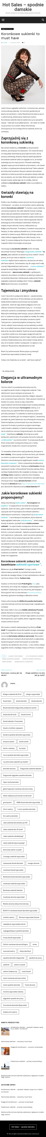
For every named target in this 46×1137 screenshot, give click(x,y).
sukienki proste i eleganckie (24, 661)
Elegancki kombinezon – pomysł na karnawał (17, 1102)
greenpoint (7, 802)
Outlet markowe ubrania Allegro (15, 944)
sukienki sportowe (27, 564)
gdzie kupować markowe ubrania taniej (18, 789)
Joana (5, 42)
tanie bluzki (26, 971)
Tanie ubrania (30, 985)
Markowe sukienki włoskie (13, 890)
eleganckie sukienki (7, 29)
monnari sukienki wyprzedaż (32, 658)
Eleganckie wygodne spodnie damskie (17, 775)
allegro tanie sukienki (15, 656)
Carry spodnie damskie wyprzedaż (15, 755)
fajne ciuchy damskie (11, 782)
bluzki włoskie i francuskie (13, 721)
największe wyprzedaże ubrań (14, 924)
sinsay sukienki (7, 661)
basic (24, 483)
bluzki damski (36, 701)
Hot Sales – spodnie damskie (23, 7)
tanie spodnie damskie (11, 985)
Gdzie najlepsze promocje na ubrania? (17, 795)
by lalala (22, 748)
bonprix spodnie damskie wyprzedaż (16, 735)
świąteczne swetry (10, 1012)
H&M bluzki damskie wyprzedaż (28, 802)
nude (3, 434)
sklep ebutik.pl (25, 951)
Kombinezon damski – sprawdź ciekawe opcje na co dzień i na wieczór (22, 1091)
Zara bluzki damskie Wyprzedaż (15, 1005)
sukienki (6, 964)
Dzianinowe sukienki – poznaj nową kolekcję (16, 1107)
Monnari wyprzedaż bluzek (29, 917)
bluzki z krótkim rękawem (13, 728)
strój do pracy (26, 520)
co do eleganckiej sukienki (34, 656)
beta (34, 584)
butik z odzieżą (8, 748)
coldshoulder (6, 440)
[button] (43, 20)
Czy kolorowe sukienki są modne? (15, 762)
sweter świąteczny (10, 971)
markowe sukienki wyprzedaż (14, 883)
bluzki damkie (21, 701)
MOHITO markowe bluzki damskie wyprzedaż (20, 910)
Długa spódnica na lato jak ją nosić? (35, 674)
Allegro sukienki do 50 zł (12, 694)
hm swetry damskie (10, 816)
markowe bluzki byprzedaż (13, 870)
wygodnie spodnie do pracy (13, 998)
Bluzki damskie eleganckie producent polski (19, 708)
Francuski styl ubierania (35, 483)
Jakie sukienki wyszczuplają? (14, 843)
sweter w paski (19, 964)
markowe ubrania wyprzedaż (14, 897)
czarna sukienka (37, 266)
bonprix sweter (9, 741)
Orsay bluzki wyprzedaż (12, 937)
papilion (4, 506)
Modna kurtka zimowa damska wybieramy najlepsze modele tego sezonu (22, 1113)
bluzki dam (7, 701)
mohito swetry (8, 917)
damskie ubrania (9, 768)
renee (34, 944)
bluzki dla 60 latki (9, 714)
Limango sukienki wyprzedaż (14, 856)
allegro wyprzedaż (33, 694)
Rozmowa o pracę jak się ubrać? (11, 674)
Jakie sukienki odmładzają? (13, 836)
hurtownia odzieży (34, 592)
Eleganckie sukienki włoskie (30, 768)
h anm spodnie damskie (26, 809)
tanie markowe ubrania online (14, 978)
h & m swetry (8, 809)
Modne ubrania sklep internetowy (16, 904)
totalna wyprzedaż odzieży (13, 992)
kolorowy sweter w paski (12, 850)
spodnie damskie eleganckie (13, 958)
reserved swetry (9, 951)
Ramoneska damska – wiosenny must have (16, 1097)
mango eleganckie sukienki (11, 658)
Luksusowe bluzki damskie (13, 863)
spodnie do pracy (35, 958)
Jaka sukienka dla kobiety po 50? (15, 823)
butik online (20, 503)
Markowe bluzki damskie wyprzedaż (16, 877)
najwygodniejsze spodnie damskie (16, 931)
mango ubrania (33, 863)
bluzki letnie (26, 714)
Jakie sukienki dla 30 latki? (13, 829)
